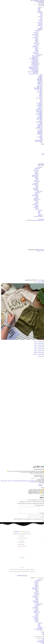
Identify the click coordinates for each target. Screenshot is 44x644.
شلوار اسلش (39, 111)
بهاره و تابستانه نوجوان (36, 55)
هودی (37, 208)
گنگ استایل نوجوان (34, 61)
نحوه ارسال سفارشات (21, 544)
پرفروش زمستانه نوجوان (33, 67)
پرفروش (36, 194)
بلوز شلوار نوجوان (34, 64)
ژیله (41, 101)
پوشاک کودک (39, 29)
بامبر (41, 14)
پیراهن (41, 74)
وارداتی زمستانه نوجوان (33, 73)
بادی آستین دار (39, 11)
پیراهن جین (40, 77)
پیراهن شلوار (39, 78)
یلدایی (41, 142)
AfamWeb (18, 575)
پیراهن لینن (40, 81)
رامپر (41, 100)
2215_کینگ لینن (41, 249)
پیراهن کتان (40, 80)
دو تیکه (40, 98)
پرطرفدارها (40, 28)
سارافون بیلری (39, 104)
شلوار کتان (40, 114)
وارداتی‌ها (36, 42)
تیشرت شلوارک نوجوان (33, 58)
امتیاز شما (42, 505)
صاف (41, 477)
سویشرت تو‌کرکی (39, 109)
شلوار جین (40, 112)
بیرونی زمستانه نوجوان (33, 66)
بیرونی (41, 19)
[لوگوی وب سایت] (37, 152)
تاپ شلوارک (40, 82)
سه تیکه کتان (39, 108)
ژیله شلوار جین (39, 102)
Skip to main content (40, 0)
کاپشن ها (36, 50)
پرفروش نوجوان (35, 57)
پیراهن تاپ (40, 76)
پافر (41, 26)
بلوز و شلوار (35, 45)
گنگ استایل (36, 198)
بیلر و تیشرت (39, 25)
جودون (40, 92)
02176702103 (21, 531)
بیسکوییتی (40, 20)
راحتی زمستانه (35, 204)
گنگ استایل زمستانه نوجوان (33, 71)
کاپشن (36, 206)
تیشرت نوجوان (35, 59)
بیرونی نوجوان (35, 56)
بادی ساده (40, 12)
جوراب (40, 93)
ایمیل (43, 516)
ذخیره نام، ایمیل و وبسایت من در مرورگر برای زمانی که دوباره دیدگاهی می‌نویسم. (28, 518)
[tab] (40, 484)
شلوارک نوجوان (39, 118)
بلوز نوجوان (36, 65)
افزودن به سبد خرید (41, 479)
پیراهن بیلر (40, 75)
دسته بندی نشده (39, 97)
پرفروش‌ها (36, 32)
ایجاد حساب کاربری (40, 638)
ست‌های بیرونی (35, 37)
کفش (39, 9)
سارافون (40, 103)
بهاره (41, 17)
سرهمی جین (39, 105)
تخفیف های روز (41, 219)
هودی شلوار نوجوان (38, 141)
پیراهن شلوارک (39, 79)
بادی (37, 31)
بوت (41, 18)
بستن (43, 632)
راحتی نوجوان (35, 60)
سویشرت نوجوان (34, 69)
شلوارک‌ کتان (39, 117)
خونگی (40, 95)
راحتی (36, 36)
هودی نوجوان (35, 72)
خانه (43, 220)
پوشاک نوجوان (39, 54)
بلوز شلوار (36, 200)
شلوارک (36, 40)
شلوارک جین (39, 116)
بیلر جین (40, 23)
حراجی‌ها (36, 35)
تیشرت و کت (39, 89)
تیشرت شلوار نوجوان (38, 88)
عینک (39, 8)
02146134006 (16, 531)
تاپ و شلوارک (39, 83)
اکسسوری (40, 7)
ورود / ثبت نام (39, 629)
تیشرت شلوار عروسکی (38, 87)
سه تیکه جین (39, 107)
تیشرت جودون (39, 85)
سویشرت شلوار (39, 110)
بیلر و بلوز (40, 24)
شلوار (37, 39)
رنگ (43, 475)
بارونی (41, 13)
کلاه (39, 10)
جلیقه (41, 90)
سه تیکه (40, 106)
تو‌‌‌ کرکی (40, 84)
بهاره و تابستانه (37, 30)
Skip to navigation (34, 0)
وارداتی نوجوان (35, 62)
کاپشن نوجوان (35, 70)
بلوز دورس (40, 16)
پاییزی (41, 27)
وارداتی (36, 209)
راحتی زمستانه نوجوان (34, 68)
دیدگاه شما (42, 513)
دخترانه (40, 96)
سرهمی (36, 38)
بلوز (41, 15)
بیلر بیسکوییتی (39, 22)
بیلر (41, 21)
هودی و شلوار (35, 52)
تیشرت (36, 33)
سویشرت (36, 48)
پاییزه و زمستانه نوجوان (35, 63)
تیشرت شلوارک (35, 34)
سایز (43, 476)
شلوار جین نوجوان (38, 113)
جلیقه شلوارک (39, 91)
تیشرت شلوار (39, 86)
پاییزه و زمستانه (37, 43)
